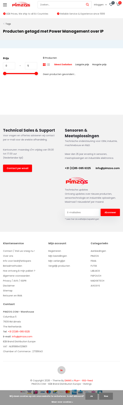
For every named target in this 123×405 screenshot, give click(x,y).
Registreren (54, 251)
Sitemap (7, 290)
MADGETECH (97, 280)
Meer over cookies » (62, 402)
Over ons (8, 256)
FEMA (93, 260)
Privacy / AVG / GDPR (14, 280)
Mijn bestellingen (57, 256)
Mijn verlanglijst (56, 260)
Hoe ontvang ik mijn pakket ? (19, 270)
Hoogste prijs (99, 64)
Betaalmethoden (12, 265)
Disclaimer (9, 285)
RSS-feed (87, 380)
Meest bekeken (63, 64)
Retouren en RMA (12, 295)
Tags (8, 23)
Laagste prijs (82, 64)
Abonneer (110, 212)
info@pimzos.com (108, 168)
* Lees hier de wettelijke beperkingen (82, 219)
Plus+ (77, 380)
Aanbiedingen (98, 251)
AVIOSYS (95, 285)
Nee (106, 396)
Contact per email (17, 168)
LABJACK (95, 270)
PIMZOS (95, 256)
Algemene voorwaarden (16, 275)
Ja (91, 396)
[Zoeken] (88, 4)
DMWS (68, 380)
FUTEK (94, 265)
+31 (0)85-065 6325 (78, 168)
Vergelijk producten (59, 265)
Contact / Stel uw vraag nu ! (19, 251)
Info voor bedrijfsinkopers (17, 260)
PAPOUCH (96, 275)
